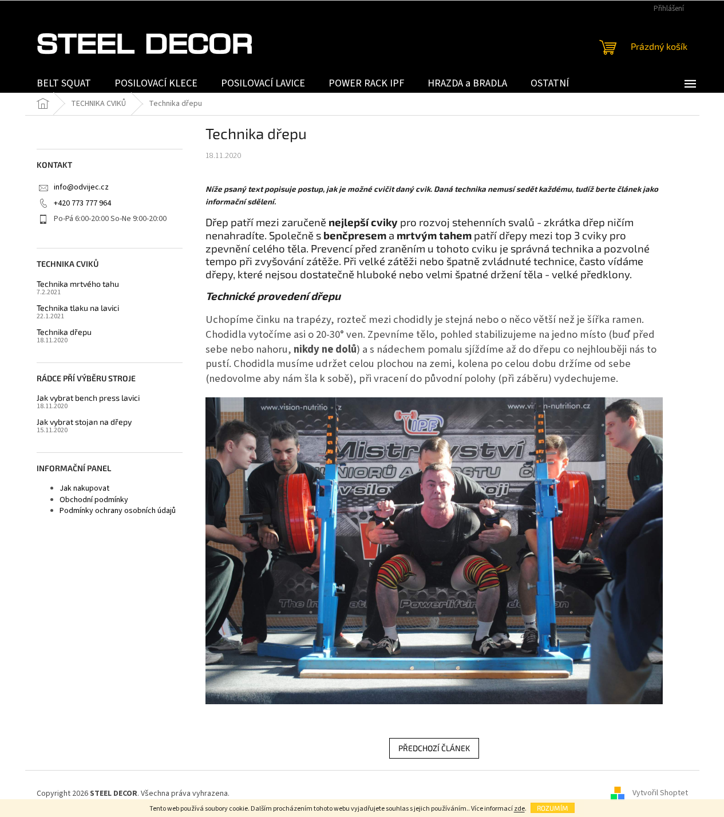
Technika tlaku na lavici (78, 307)
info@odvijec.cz (81, 187)
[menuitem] (63, 83)
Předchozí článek (434, 748)
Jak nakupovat (84, 488)
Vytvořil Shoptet (660, 793)
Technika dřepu (64, 331)
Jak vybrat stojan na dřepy (84, 421)
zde (519, 809)
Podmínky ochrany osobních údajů (118, 510)
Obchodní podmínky (94, 500)
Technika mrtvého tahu (78, 283)
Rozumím (552, 808)
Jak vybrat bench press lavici (88, 397)
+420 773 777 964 (82, 203)
